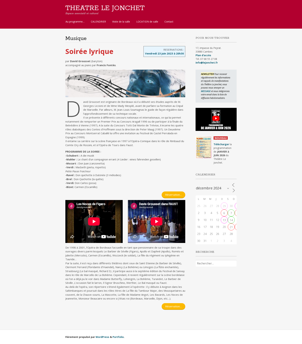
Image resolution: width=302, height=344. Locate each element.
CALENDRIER (98, 21)
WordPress (102, 337)
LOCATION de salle (147, 21)
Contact (168, 21)
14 (231, 220)
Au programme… (75, 21)
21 (231, 227)
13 (224, 220)
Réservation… (173, 194)
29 (224, 206)
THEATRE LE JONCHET (105, 8)
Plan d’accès (203, 55)
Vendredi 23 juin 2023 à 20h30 (164, 53)
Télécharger (221, 144)
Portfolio (118, 337)
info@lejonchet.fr (207, 62)
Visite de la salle (121, 21)
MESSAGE (206, 91)
